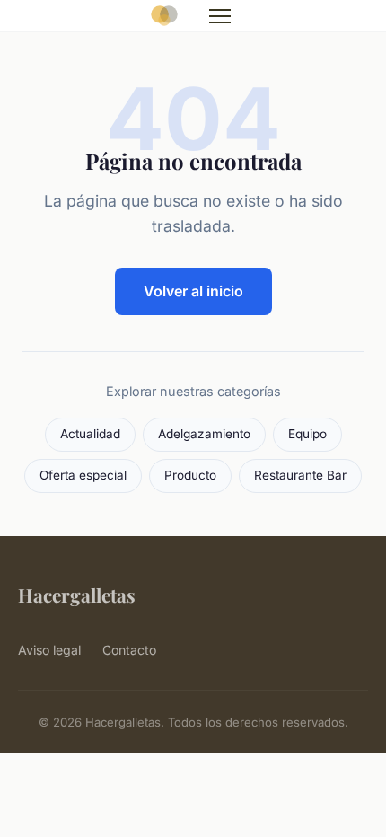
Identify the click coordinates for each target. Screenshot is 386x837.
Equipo (307, 434)
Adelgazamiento (204, 434)
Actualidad (90, 434)
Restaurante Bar (300, 475)
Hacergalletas (77, 594)
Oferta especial (83, 475)
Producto (190, 475)
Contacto (129, 649)
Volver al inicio (193, 291)
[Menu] (220, 16)
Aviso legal (49, 649)
